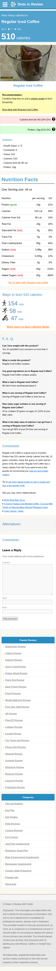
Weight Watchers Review (18, 700)
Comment (6, 562)
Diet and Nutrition (14, 803)
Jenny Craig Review (15, 667)
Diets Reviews (12, 824)
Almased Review (14, 754)
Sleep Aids (10, 884)
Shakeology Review (15, 646)
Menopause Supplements (18, 864)
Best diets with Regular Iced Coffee (20, 109)
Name (4, 598)
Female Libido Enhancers (18, 871)
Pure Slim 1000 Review (17, 707)
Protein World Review (16, 673)
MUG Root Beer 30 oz (14, 500)
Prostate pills (11, 877)
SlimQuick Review (14, 767)
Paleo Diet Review (14, 680)
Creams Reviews (14, 830)
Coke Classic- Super (14, 511)
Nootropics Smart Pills (16, 850)
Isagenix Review (13, 660)
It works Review (13, 734)
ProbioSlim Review (15, 787)
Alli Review (11, 713)
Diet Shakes (11, 817)
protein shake (38, 98)
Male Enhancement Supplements (22, 857)
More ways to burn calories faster (28, 326)
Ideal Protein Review (15, 687)
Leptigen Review (13, 727)
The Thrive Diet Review (17, 740)
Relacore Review (14, 774)
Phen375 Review (14, 720)
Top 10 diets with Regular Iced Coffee (28, 282)
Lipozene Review (14, 781)
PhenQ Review (13, 693)
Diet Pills (9, 810)
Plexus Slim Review (15, 747)
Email (4, 607)
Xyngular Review (14, 760)
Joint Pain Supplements (17, 844)
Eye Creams (11, 837)
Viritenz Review (13, 653)
